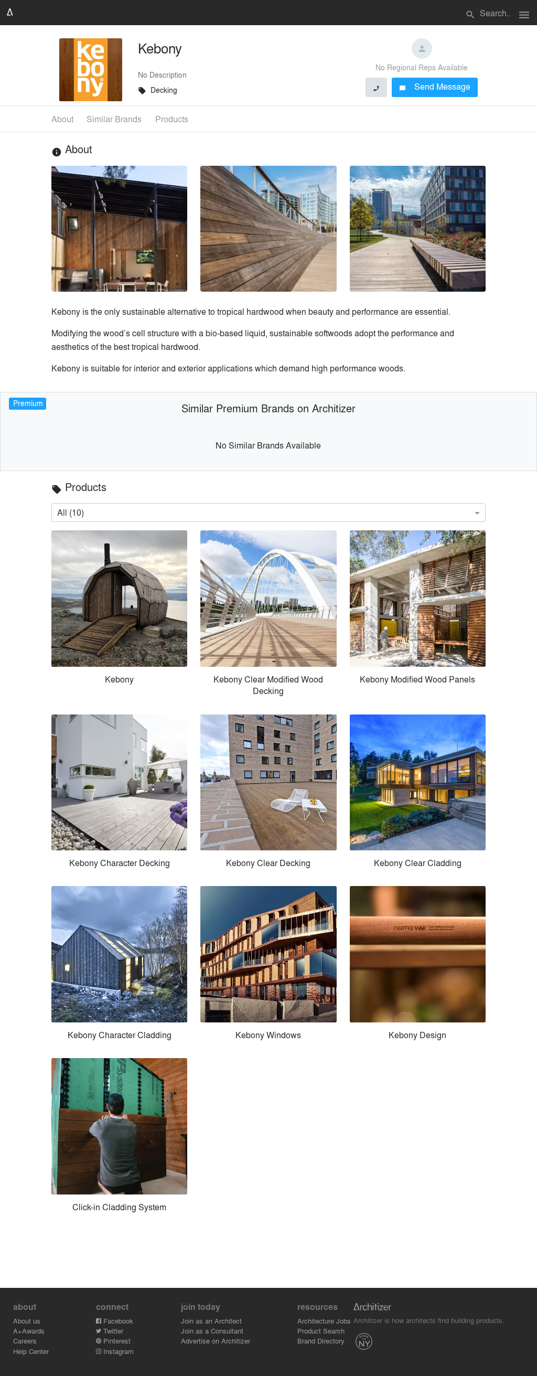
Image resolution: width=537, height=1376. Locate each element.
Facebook (117, 1321)
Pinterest (116, 1341)
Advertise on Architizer (215, 1341)
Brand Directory (321, 1341)
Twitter (112, 1331)
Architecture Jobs (324, 1321)
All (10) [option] (70, 512)
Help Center (31, 1351)
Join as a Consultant (212, 1331)
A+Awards (29, 1331)
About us (26, 1321)
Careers (25, 1341)
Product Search (321, 1331)
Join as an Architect (211, 1321)
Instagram (117, 1351)
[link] (119, 615)
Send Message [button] (435, 86)
